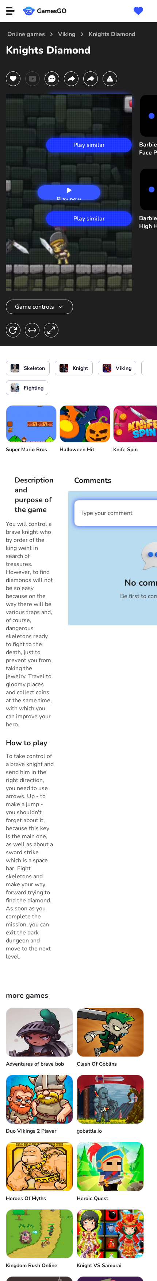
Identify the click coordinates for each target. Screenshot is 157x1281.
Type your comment (106, 513)
